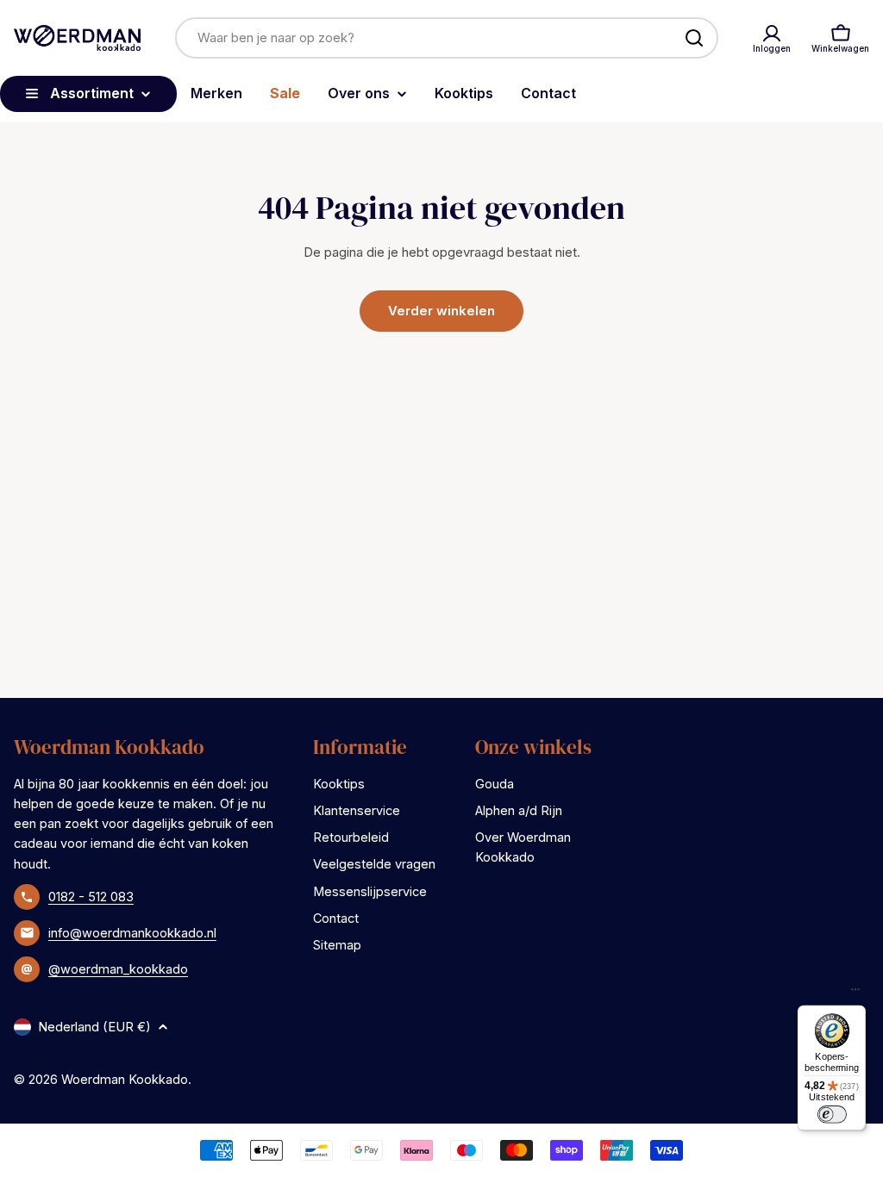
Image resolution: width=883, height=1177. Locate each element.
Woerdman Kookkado (124, 1079)
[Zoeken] (694, 38)
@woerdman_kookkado (118, 969)
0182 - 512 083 (91, 896)
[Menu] (855, 993)
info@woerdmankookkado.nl (132, 932)
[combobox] (446, 38)
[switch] (831, 1114)
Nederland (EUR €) (94, 1026)
